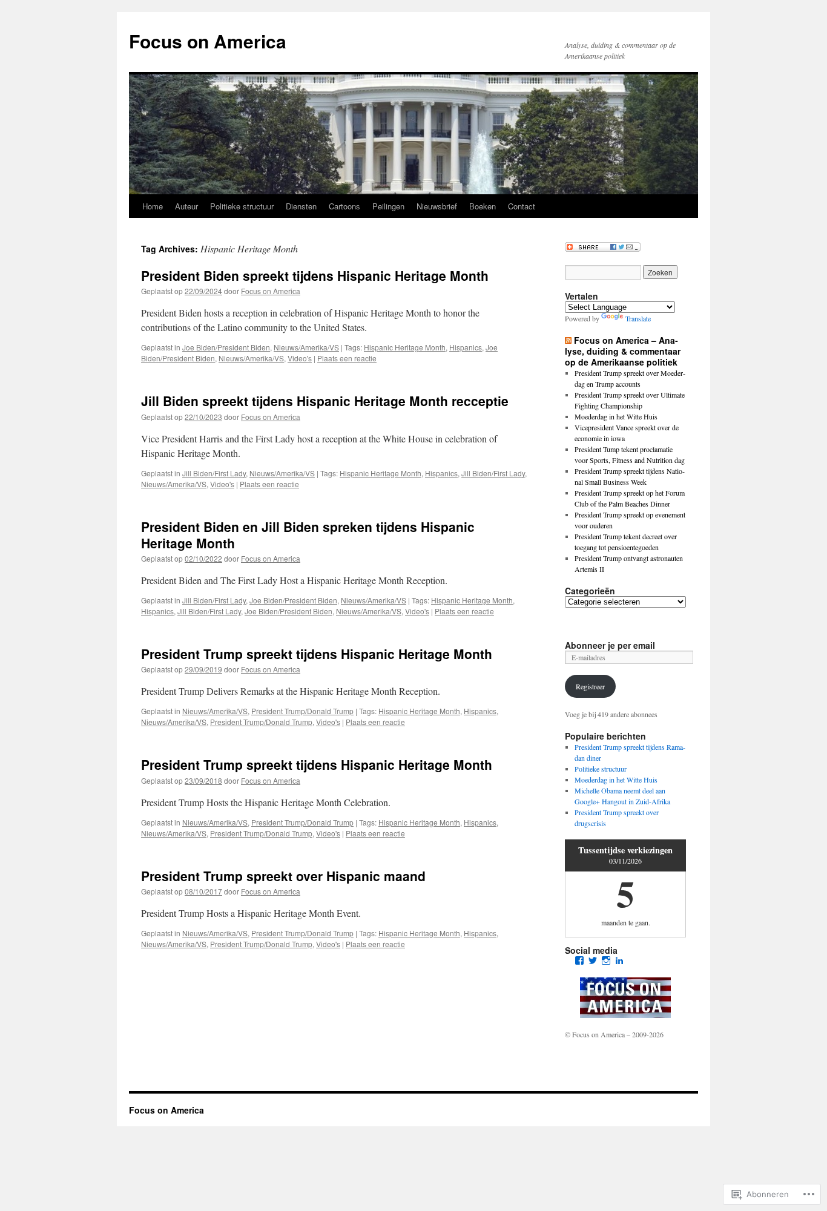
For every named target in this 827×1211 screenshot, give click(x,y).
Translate (638, 318)
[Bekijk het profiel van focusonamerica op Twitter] (593, 960)
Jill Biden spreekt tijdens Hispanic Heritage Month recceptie (325, 401)
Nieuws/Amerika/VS (306, 347)
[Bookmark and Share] (603, 249)
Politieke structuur (242, 206)
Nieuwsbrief (437, 206)
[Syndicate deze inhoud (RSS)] (568, 340)
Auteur (186, 206)
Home (152, 206)
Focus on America (207, 41)
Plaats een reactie (347, 358)
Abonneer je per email (610, 645)
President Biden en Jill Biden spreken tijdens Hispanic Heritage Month (308, 534)
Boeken (482, 206)
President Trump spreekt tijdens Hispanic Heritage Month (316, 654)
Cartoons (344, 206)
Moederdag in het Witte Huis (616, 416)
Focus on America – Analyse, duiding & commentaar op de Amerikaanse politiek (622, 351)
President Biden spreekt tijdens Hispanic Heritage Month (315, 275)
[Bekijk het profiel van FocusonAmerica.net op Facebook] (579, 960)
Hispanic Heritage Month (405, 347)
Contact (521, 206)
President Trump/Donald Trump (302, 711)
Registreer (590, 686)
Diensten (301, 206)
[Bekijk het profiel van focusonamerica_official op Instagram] (606, 960)
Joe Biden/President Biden (226, 347)
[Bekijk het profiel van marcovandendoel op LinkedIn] (619, 960)
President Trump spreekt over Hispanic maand (283, 876)
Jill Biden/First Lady (214, 473)
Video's (300, 358)
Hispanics (465, 347)
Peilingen (388, 206)
